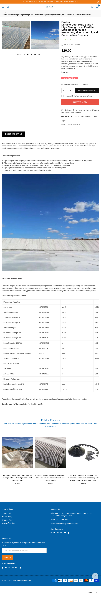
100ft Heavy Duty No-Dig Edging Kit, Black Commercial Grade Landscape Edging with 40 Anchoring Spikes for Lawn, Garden (83, 478)
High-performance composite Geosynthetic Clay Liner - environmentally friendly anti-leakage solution (50, 478)
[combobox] (92, 592)
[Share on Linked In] (35, 54)
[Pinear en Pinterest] (32, 54)
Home (4, 12)
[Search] (8, 7)
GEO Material (75, 124)
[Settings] (91, 7)
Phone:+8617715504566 (59, 520)
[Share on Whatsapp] (39, 54)
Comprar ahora (80, 102)
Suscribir (7, 557)
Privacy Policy (7, 513)
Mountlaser (65, 22)
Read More (65, 72)
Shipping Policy (7, 520)
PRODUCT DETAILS (13, 134)
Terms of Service (8, 523)
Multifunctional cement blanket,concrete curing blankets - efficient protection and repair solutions (17, 478)
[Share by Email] (43, 54)
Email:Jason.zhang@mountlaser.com (64, 524)
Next (97, 460)
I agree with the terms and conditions (78, 96)
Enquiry (85, 84)
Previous (3, 460)
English (90, 592)
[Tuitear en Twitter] (28, 54)
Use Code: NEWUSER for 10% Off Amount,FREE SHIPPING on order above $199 (50, 2)
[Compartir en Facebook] (24, 54)
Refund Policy (7, 516)
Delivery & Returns (71, 84)
